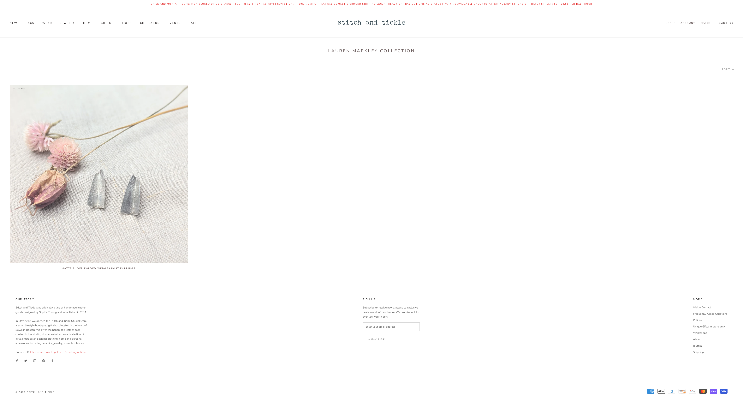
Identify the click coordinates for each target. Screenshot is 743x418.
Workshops (700, 333)
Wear (47, 23)
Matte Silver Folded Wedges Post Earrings (98, 268)
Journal (697, 346)
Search (707, 23)
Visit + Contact (702, 307)
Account (688, 23)
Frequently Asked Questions (710, 314)
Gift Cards (150, 23)
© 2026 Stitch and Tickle (35, 392)
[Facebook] (16, 360)
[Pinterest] (43, 360)
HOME (88, 23)
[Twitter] (25, 360)
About (697, 339)
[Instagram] (34, 360)
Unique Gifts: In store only (709, 326)
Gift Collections (116, 23)
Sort (726, 69)
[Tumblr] (52, 360)
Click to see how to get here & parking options (58, 352)
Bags (30, 23)
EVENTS (174, 23)
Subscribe (376, 339)
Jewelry (67, 23)
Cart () (726, 23)
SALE (193, 23)
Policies (697, 320)
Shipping (698, 352)
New (13, 23)
